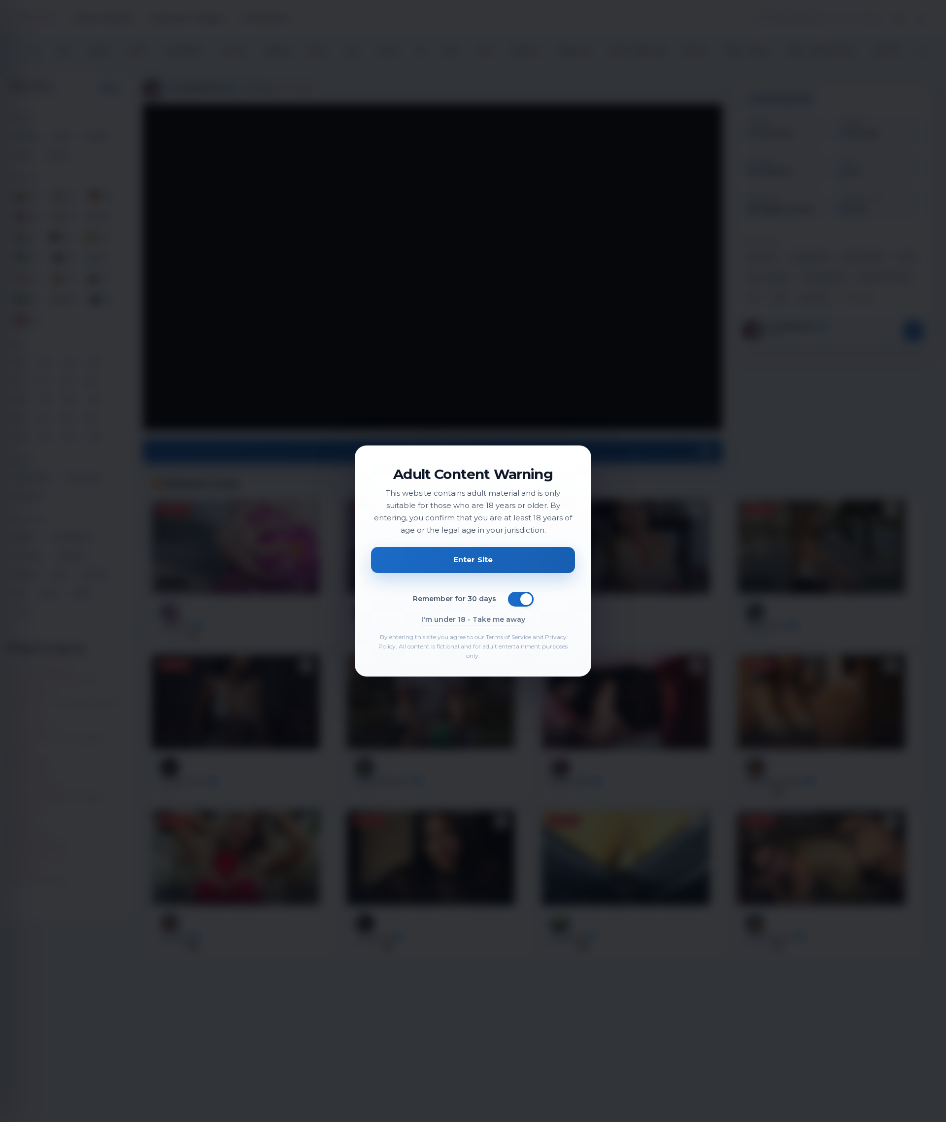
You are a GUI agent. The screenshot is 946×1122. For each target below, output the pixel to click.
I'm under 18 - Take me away (473, 619)
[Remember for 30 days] (521, 599)
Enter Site (473, 559)
